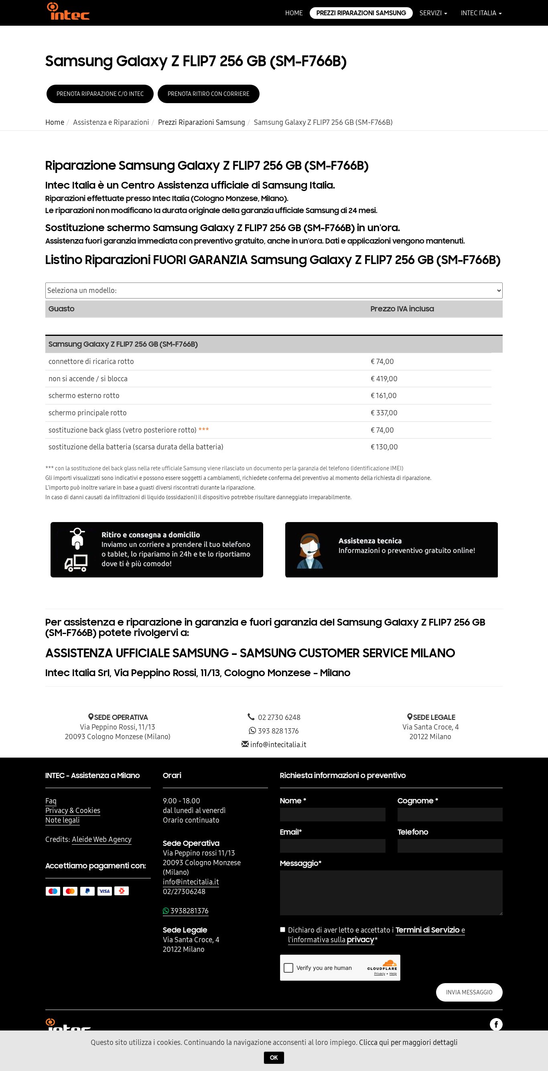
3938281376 (189, 911)
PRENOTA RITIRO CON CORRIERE (209, 94)
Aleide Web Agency (102, 839)
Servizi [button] (431, 12)
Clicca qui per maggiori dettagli (408, 1042)
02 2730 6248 (277, 717)
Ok (274, 1057)
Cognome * (418, 800)
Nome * (293, 800)
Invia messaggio (469, 992)
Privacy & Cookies (72, 810)
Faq (51, 801)
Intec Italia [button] (479, 12)
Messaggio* (300, 863)
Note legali (62, 820)
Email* (291, 832)
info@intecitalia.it (278, 745)
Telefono (413, 832)
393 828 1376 (277, 731)
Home (294, 12)
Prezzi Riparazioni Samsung (361, 13)
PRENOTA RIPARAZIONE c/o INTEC (100, 94)
